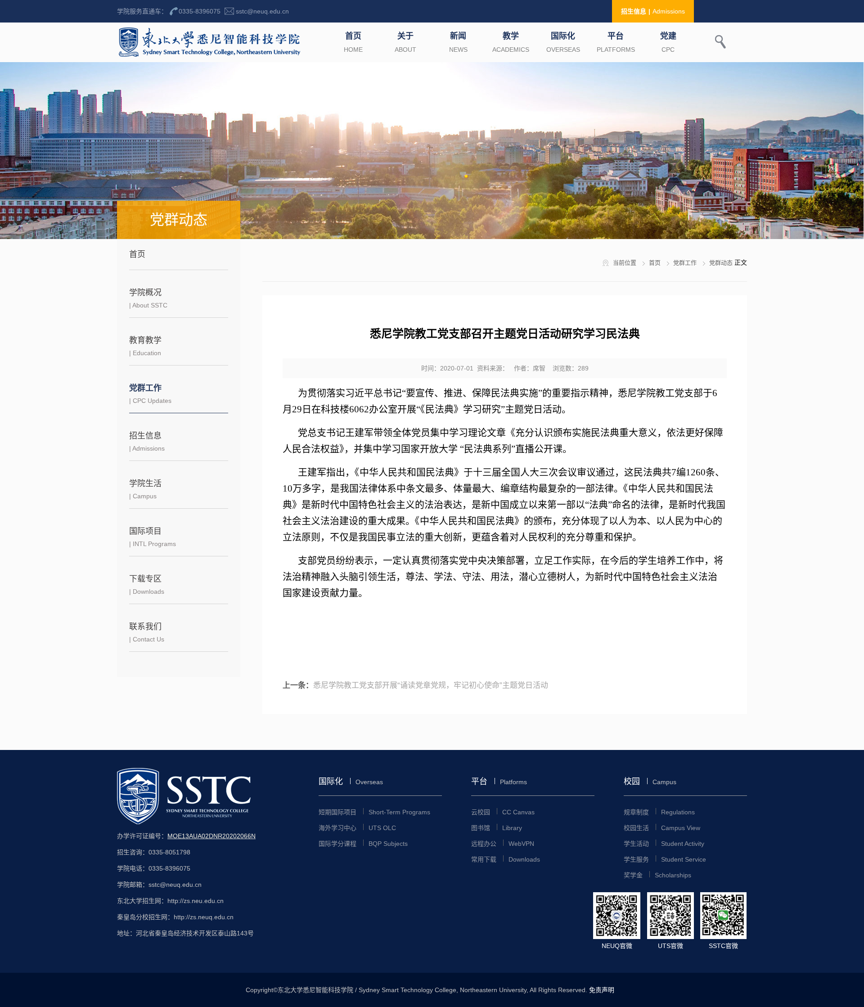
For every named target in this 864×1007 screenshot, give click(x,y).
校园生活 (662, 827)
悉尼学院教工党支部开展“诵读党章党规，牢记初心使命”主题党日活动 (430, 685)
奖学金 (657, 875)
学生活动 (664, 843)
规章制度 (659, 812)
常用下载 (505, 859)
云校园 (503, 812)
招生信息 (653, 11)
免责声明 (601, 989)
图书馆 (496, 827)
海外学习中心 (357, 827)
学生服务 (665, 859)
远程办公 (502, 843)
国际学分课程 (363, 843)
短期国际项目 (374, 812)
